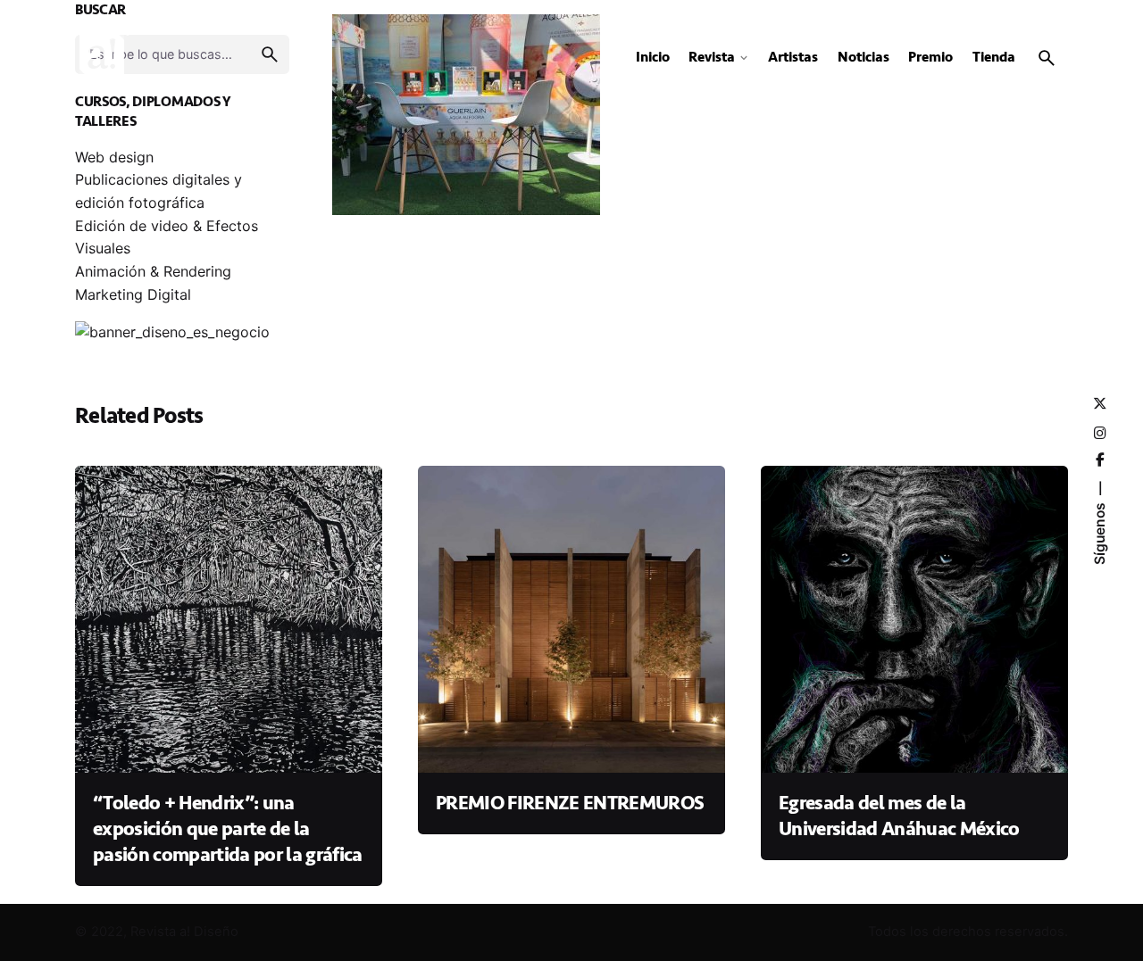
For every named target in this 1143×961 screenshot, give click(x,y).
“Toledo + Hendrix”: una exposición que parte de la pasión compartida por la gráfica (228, 829)
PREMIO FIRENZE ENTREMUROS (570, 803)
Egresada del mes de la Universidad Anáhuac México (899, 816)
